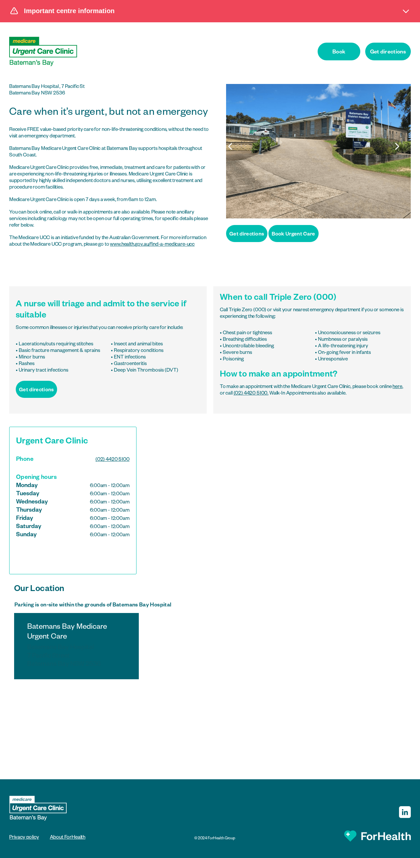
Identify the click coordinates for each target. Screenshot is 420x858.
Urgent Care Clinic (52, 442)
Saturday (28, 527)
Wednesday (32, 502)
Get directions (388, 53)
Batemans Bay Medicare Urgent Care (67, 645)
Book (338, 53)
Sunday (26, 535)
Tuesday (27, 494)
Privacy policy (24, 838)
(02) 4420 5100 (112, 460)
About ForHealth (67, 838)
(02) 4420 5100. (251, 394)
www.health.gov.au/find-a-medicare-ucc (152, 245)
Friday (24, 519)
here (397, 387)
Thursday (29, 510)
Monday (27, 486)
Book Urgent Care (293, 234)
